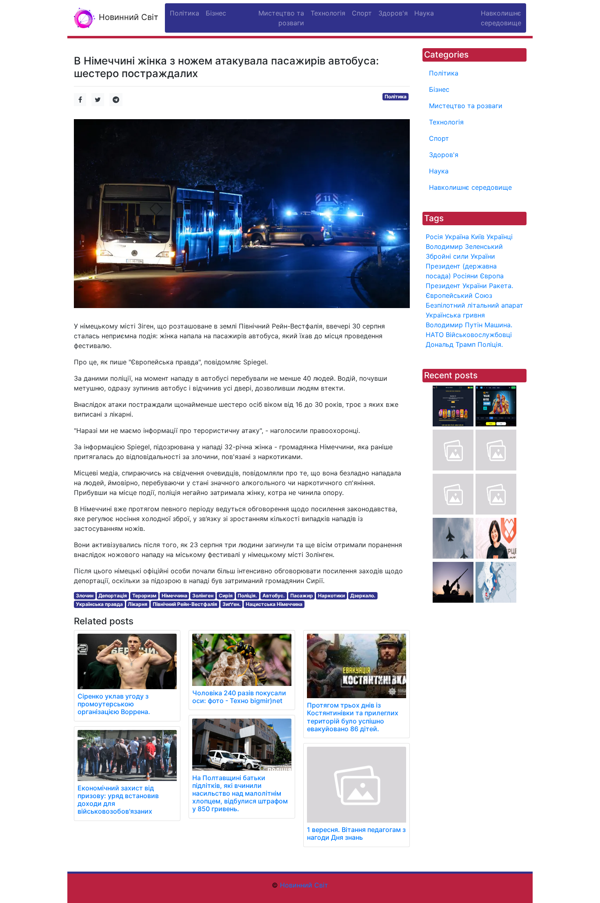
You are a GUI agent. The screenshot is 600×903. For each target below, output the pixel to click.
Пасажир (301, 595)
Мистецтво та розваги (465, 106)
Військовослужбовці (479, 335)
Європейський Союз (459, 295)
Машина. (498, 325)
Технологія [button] (328, 13)
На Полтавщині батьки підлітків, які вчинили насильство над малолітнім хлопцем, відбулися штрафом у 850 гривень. (240, 793)
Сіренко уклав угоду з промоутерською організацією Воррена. (114, 704)
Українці (500, 237)
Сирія (226, 595)
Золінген (202, 595)
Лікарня (137, 604)
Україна (457, 237)
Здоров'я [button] (393, 13)
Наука (439, 171)
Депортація (112, 595)
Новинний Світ (127, 17)
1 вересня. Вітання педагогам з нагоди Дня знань (356, 833)
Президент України (456, 286)
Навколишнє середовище (470, 187)
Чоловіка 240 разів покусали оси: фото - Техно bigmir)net (239, 697)
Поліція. (247, 595)
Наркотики (331, 595)
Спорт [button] (362, 13)
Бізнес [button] (216, 13)
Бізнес (439, 89)
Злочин (84, 595)
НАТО (435, 335)
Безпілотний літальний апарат (474, 305)
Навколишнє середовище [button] (501, 18)
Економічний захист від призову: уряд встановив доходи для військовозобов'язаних (118, 800)
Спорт (439, 138)
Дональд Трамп (451, 344)
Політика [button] (184, 13)
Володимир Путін (454, 325)
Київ (477, 237)
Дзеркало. (363, 595)
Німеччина (174, 595)
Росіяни (465, 276)
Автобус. (273, 595)
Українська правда (99, 604)
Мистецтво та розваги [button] (281, 18)
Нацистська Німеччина (274, 604)
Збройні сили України (460, 256)
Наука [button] (424, 13)
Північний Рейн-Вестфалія (185, 604)
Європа (492, 276)
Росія (434, 237)
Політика (395, 96)
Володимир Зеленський (464, 246)
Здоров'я (443, 155)
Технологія (446, 122)
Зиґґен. (231, 604)
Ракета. (501, 286)
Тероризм (144, 595)
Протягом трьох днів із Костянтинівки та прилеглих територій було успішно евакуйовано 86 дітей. (352, 717)
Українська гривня (455, 315)
